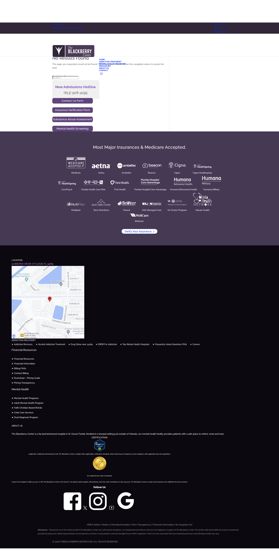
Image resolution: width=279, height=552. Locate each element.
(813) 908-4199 (75, 93)
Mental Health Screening (72, 128)
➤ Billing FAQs (19, 368)
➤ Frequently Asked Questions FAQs (170, 344)
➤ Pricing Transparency (23, 383)
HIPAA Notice (93, 524)
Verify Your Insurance (139, 231)
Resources (105, 66)
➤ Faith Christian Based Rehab (27, 407)
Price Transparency (141, 524)
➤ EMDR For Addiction (106, 344)
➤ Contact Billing (20, 373)
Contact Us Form (72, 100)
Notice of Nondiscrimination (116, 524)
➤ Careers (195, 344)
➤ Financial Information (23, 363)
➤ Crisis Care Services (22, 412)
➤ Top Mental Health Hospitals (134, 344)
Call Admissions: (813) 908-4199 (67, 28)
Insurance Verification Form (72, 110)
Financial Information (163, 524)
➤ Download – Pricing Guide (26, 378)
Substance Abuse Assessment (72, 119)
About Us (104, 68)
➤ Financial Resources (23, 359)
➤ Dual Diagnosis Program (25, 417)
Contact (103, 70)
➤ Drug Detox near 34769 (80, 344)
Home (102, 59)
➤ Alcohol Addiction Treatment (50, 344)
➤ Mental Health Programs (25, 398)
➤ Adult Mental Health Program (27, 403)
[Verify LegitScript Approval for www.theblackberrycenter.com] (99, 450)
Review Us (57, 24)
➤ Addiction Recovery (22, 344)
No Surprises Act (184, 524)
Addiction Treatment (110, 62)
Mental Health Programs (112, 64)
